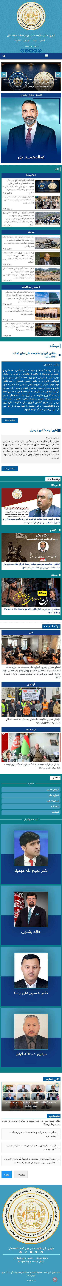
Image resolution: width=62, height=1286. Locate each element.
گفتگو (53, 530)
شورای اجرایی (53, 801)
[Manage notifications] (55, 1279)
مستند (54, 575)
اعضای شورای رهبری (31, 95)
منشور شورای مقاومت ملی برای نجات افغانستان (34, 355)
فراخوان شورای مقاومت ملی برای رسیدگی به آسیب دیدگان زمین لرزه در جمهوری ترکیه (33, 720)
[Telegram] (22, 51)
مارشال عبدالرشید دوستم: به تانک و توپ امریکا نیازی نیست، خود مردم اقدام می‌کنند (32, 766)
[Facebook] (40, 51)
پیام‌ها (31, 232)
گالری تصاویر (53, 1079)
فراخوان (31, 684)
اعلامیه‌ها (31, 175)
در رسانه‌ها (31, 730)
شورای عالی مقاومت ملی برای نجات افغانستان (31, 36)
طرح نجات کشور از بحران (43, 430)
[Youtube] (31, 51)
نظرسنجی (54, 1116)
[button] (46, 55)
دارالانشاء (55, 806)
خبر (31, 632)
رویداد (54, 485)
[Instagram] (27, 51)
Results (21, 1174)
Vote (6, 1174)
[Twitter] (35, 51)
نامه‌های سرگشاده (31, 287)
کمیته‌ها (55, 812)
